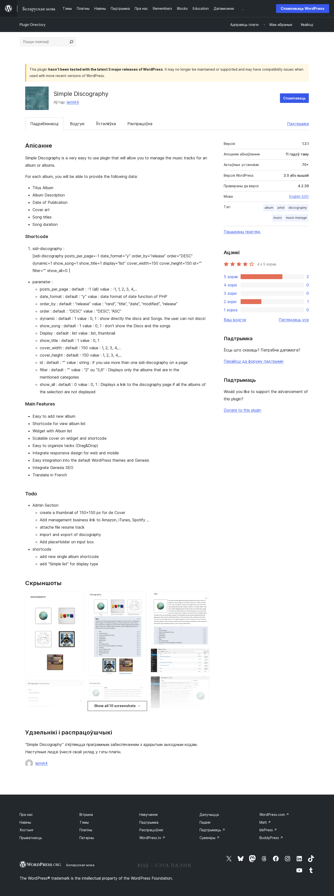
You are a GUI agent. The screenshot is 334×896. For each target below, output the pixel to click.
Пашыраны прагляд (242, 231)
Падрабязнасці (44, 123)
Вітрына (86, 814)
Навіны (25, 822)
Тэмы (84, 822)
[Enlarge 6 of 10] (202, 598)
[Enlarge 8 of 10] (202, 682)
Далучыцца (209, 814)
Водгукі (77, 123)
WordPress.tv (152, 838)
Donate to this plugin (242, 410)
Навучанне (148, 814)
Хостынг (27, 830)
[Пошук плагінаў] (71, 42)
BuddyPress (271, 838)
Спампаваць (294, 98)
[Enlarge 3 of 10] (140, 598)
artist (281, 207)
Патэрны (86, 838)
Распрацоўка (139, 123)
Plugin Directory (32, 24)
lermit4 (73, 102)
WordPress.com (274, 814)
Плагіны (85, 830)
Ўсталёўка (106, 123)
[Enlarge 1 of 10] (77, 598)
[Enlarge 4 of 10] (140, 686)
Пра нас (26, 814)
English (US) (299, 196)
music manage (296, 217)
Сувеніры (210, 838)
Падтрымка (298, 123)
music (277, 217)
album (269, 207)
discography (298, 207)
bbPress (268, 830)
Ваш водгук (235, 319)
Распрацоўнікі (151, 830)
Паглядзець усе (294, 319)
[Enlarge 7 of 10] (202, 655)
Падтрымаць (212, 830)
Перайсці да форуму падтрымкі (253, 361)
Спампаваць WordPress (302, 8)
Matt (265, 822)
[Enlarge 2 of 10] (77, 686)
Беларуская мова (80, 865)
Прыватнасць (31, 838)
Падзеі (205, 822)
